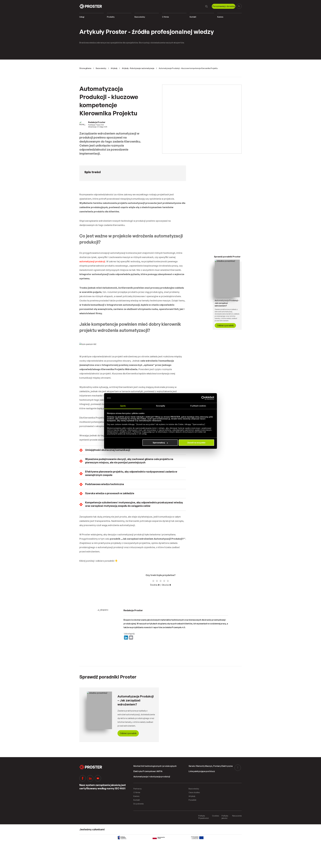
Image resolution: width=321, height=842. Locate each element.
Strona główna (85, 68)
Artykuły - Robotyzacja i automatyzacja (138, 68)
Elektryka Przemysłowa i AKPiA (147, 771)
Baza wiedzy (140, 17)
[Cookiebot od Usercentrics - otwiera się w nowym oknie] (203, 398)
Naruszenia (237, 816)
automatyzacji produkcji (92, 261)
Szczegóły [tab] (160, 406)
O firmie (165, 17)
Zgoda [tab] (123, 406)
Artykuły (114, 68)
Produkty (110, 17)
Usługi (81, 17)
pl (239, 6)
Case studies (194, 792)
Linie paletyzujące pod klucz (202, 771)
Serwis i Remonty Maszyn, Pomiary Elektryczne (211, 766)
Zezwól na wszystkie (196, 443)
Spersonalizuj (159, 443)
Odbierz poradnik (225, 325)
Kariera (220, 17)
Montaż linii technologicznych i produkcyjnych (155, 766)
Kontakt (193, 17)
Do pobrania (138, 804)
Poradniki (192, 800)
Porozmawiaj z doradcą (224, 6)
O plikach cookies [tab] (198, 406)
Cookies (215, 816)
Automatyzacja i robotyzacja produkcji (151, 776)
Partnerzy (137, 789)
